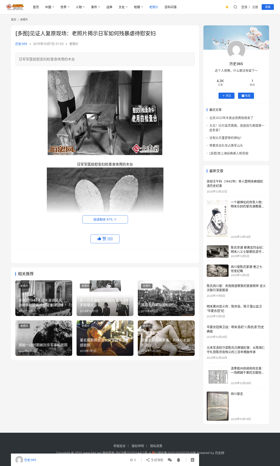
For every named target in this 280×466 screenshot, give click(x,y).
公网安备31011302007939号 (175, 453)
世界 (63, 7)
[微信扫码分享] (170, 460)
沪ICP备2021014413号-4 (134, 453)
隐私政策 (156, 446)
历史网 (219, 453)
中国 (48, 7)
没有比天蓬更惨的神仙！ (226, 137)
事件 (94, 7)
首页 (36, 7)
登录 (244, 7)
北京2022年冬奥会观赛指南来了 (231, 118)
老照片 (153, 7)
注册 (255, 7)
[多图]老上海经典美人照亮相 (228, 153)
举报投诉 (119, 446)
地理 (137, 7)
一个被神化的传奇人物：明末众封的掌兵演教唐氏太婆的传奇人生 (247, 206)
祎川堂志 (237, 393)
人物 (79, 7)
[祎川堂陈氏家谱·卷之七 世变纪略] (218, 271)
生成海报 (156, 460)
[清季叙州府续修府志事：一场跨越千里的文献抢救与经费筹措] (218, 375)
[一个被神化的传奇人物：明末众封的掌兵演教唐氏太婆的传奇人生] (218, 219)
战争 (109, 7)
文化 (122, 7)
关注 (228, 95)
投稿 (267, 7)
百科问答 (170, 7)
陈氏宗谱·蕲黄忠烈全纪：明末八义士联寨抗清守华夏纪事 (248, 251)
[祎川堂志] (218, 406)
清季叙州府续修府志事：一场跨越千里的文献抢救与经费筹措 (247, 372)
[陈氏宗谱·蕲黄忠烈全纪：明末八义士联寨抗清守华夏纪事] (218, 251)
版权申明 (138, 446)
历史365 (21, 44)
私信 (247, 95)
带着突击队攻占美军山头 (226, 145)
